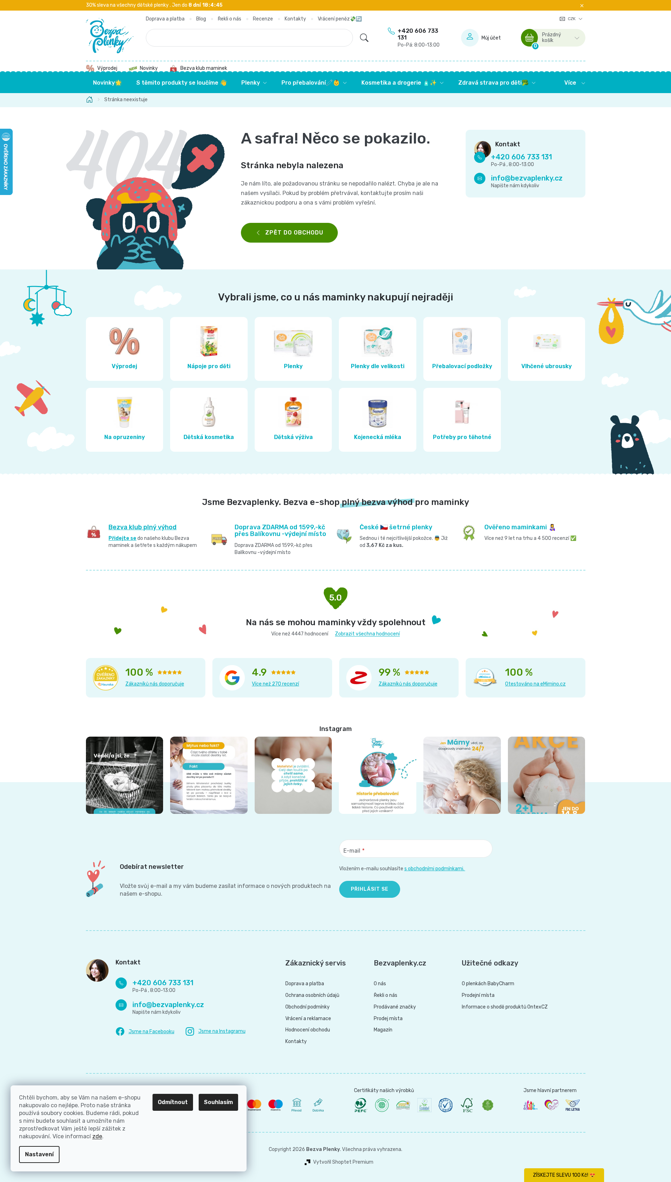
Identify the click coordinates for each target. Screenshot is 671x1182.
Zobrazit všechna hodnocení (367, 634)
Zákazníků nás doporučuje (154, 684)
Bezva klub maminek (203, 68)
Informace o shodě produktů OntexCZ (505, 1007)
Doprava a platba (165, 19)
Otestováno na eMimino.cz (535, 684)
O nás (380, 984)
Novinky (149, 68)
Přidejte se (122, 538)
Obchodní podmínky (307, 1007)
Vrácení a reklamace (308, 1019)
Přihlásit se (370, 889)
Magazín (383, 1030)
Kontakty (295, 19)
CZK (572, 18)
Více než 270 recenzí (275, 684)
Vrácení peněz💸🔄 (340, 19)
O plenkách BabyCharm (488, 984)
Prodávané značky (395, 1007)
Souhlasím (218, 1102)
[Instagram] (216, 1031)
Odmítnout (173, 1102)
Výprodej (107, 68)
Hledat (364, 38)
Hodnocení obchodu (307, 1030)
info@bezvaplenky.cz (527, 178)
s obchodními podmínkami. (434, 869)
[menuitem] (107, 83)
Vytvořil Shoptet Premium (343, 1162)
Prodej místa (388, 1019)
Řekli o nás (229, 19)
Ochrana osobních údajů (312, 995)
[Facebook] (145, 1031)
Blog (201, 19)
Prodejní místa (478, 995)
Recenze (263, 19)
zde (97, 1136)
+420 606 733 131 (419, 38)
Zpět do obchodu (294, 232)
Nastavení (39, 1154)
